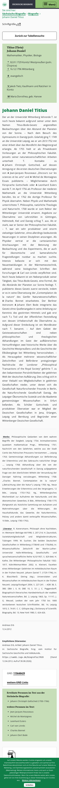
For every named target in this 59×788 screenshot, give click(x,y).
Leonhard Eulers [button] (47, 185)
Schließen (29, 785)
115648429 (19, 673)
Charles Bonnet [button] (14, 300)
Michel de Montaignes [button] (45, 177)
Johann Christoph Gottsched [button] (22, 165)
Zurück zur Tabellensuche (29, 35)
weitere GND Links (17, 682)
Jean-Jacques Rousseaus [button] (23, 173)
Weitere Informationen (31, 780)
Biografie (33, 13)
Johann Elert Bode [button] (27, 304)
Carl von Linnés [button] (28, 272)
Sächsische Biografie (14, 13)
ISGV (4, 4)
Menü (52, 4)
